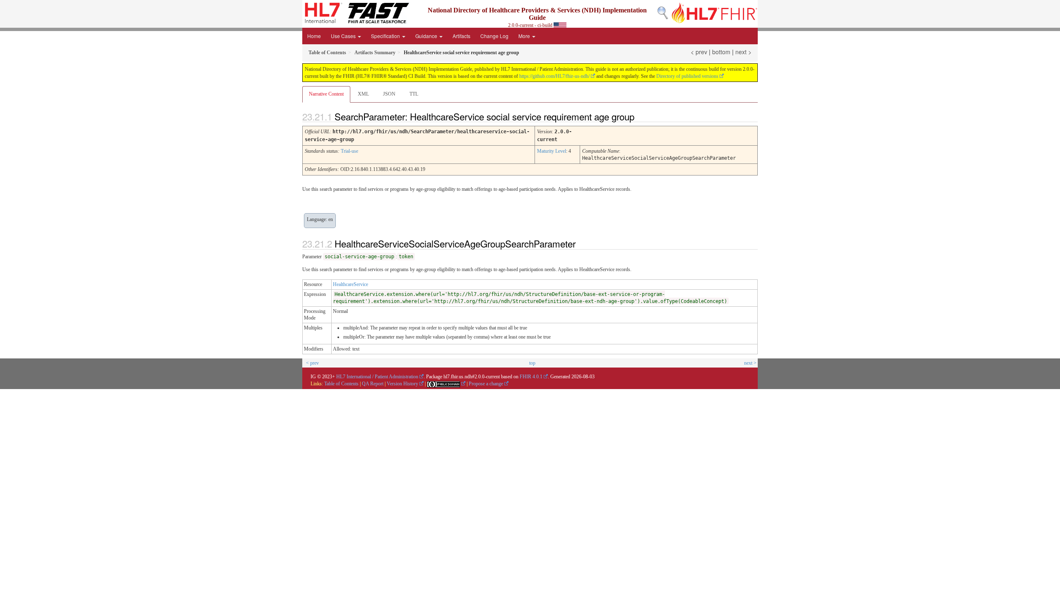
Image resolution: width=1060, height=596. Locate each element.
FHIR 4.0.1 (531, 377)
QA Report (372, 384)
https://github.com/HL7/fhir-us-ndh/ (554, 76)
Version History (402, 384)
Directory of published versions (687, 76)
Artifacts (461, 35)
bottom (721, 52)
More (524, 35)
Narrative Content (326, 94)
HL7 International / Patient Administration (377, 377)
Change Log (494, 35)
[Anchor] (641, 116)
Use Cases (344, 35)
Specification (386, 35)
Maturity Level (551, 151)
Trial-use (349, 151)
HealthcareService (350, 284)
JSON (389, 94)
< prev (699, 52)
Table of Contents (341, 384)
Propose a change (486, 384)
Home (314, 35)
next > (743, 52)
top (532, 363)
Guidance (426, 35)
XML (363, 94)
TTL (414, 94)
